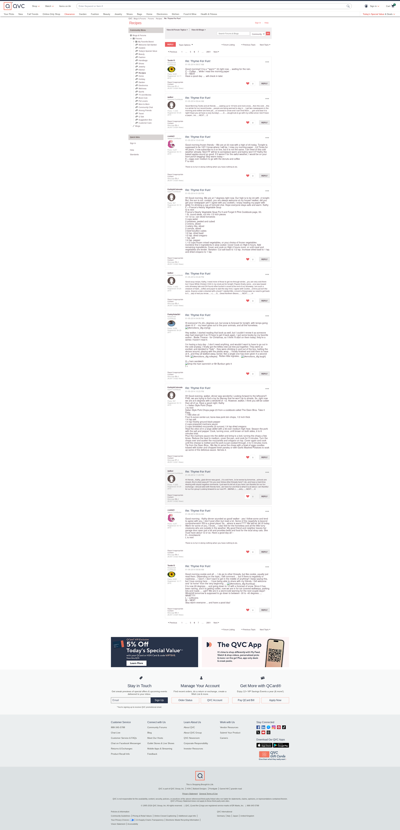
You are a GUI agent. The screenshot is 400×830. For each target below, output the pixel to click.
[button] (367, 6)
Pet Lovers (143, 101)
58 (176, 499)
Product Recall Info (120, 754)
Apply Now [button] (275, 700)
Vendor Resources (229, 727)
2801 (208, 51)
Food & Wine (190, 14)
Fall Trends (32, 14)
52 (176, 125)
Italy (228, 816)
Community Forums (157, 727)
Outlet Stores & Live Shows (160, 743)
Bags (139, 14)
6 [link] (194, 51)
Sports (141, 91)
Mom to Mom (144, 104)
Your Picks (9, 14)
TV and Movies (145, 94)
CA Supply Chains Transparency (150, 820)
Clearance (70, 14)
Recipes (159, 18)
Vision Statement (118, 824)
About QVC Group (193, 732)
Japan (235, 816)
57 (176, 460)
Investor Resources (193, 748)
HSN (189, 789)
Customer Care (145, 122)
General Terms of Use (208, 794)
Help (267, 22)
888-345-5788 (118, 727)
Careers (224, 738)
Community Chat (146, 107)
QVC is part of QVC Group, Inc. (171, 789)
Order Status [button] (185, 700)
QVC (130, 18)
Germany (221, 816)
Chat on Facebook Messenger (126, 743)
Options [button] (267, 62)
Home (149, 14)
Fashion (95, 14)
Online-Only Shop (51, 14)
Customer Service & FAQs (124, 738)
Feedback (152, 754)
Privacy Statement (190, 794)
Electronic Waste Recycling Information (182, 820)
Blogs (137, 126)
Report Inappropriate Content (175, 83)
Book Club (143, 97)
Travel (141, 113)
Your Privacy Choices (120, 820)
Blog (149, 732)
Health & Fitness (209, 14)
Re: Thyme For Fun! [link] (172, 18)
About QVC (189, 727)
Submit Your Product (230, 732)
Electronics (162, 14)
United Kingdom (247, 816)
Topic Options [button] (184, 44)
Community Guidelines (120, 816)
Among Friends (145, 110)
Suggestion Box (145, 119)
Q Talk (141, 116)
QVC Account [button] (214, 700)
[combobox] (211, 6)
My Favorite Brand (146, 41)
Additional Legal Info (187, 816)
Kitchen (175, 14)
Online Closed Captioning (165, 816)
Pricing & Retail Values (142, 816)
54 (176, 262)
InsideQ (142, 47)
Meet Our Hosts (155, 738)
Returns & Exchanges (121, 748)
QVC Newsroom (192, 738)
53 (176, 178)
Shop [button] (34, 6)
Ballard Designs (200, 789)
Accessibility (133, 824)
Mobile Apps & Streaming (159, 748)
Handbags (143, 60)
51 (176, 86)
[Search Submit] (349, 6)
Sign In (258, 22)
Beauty (106, 14)
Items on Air (65, 6)
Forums (151, 18)
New (20, 14)
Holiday (142, 79)
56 (176, 376)
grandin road (236, 789)
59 (176, 554)
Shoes (129, 14)
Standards (134, 154)
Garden (83, 14)
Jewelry (118, 14)
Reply (264, 83)
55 (176, 303)
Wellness (142, 88)
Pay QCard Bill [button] (246, 700)
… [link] (186, 51)
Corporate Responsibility (196, 743)
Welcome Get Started (148, 44)
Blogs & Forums (140, 18)
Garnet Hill (224, 789)
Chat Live (115, 732)
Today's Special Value (148, 51)
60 (176, 612)
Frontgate (213, 789)
